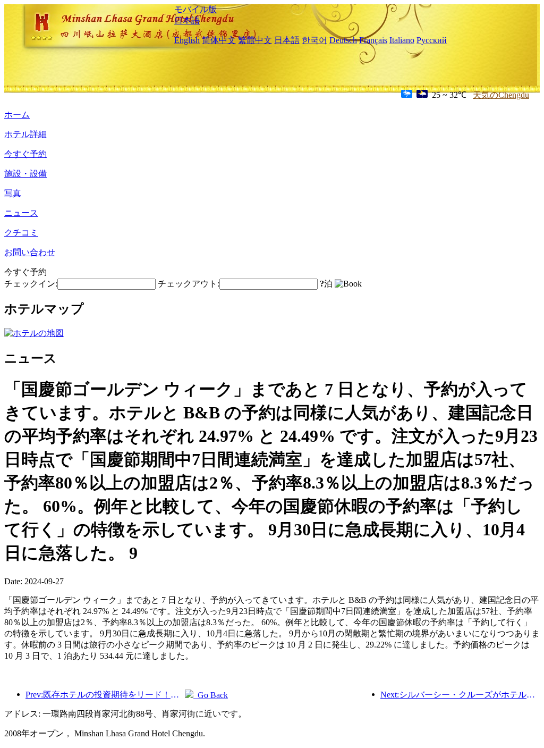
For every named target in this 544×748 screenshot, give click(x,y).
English (187, 40)
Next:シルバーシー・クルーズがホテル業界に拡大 (460, 694)
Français (373, 40)
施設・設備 (25, 173)
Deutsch (343, 40)
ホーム (17, 114)
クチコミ (21, 232)
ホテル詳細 (25, 134)
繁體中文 (255, 40)
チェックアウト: (188, 283)
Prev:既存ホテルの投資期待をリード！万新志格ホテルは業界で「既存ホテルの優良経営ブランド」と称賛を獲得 (105, 694)
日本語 (187, 20)
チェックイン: (30, 283)
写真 (12, 193)
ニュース (21, 212)
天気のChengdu (501, 94)
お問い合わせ (29, 252)
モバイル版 (195, 9)
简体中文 (219, 40)
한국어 (314, 40)
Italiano (401, 40)
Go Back (210, 695)
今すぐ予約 (25, 153)
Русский (431, 40)
